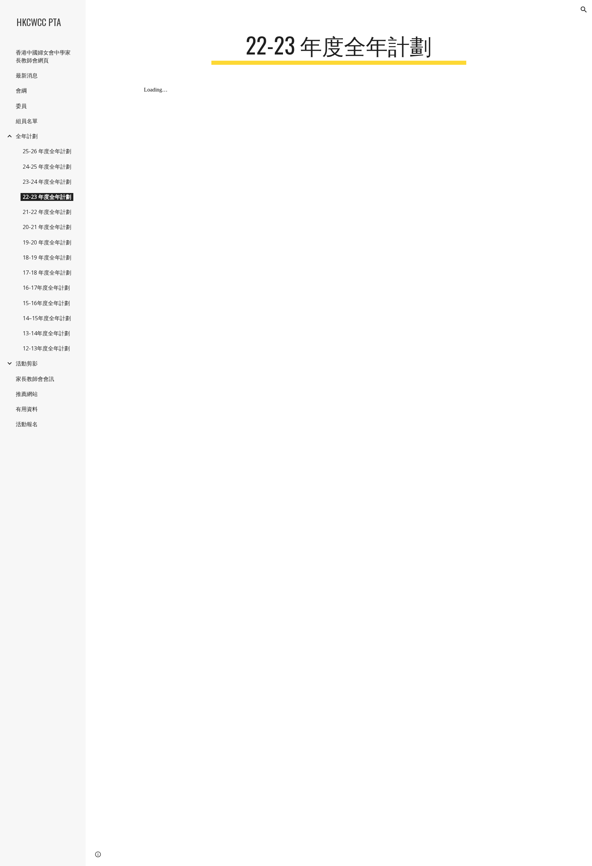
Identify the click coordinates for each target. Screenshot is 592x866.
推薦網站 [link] (27, 394)
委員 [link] (21, 106)
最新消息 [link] (27, 75)
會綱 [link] (21, 90)
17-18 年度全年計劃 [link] (47, 272)
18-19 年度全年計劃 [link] (47, 257)
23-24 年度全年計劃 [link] (47, 181)
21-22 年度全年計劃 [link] (47, 212)
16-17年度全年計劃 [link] (46, 287)
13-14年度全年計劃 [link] (46, 333)
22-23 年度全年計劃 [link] (47, 197)
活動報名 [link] (27, 424)
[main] (339, 48)
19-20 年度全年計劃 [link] (47, 242)
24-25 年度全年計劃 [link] (47, 166)
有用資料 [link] (27, 409)
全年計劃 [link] (27, 136)
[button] (584, 9)
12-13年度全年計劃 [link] (46, 348)
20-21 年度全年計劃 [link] (47, 227)
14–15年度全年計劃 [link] (47, 318)
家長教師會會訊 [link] (35, 379)
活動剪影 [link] (27, 363)
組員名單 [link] (27, 121)
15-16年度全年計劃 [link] (46, 303)
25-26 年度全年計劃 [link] (47, 151)
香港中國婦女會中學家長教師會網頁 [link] (43, 56)
